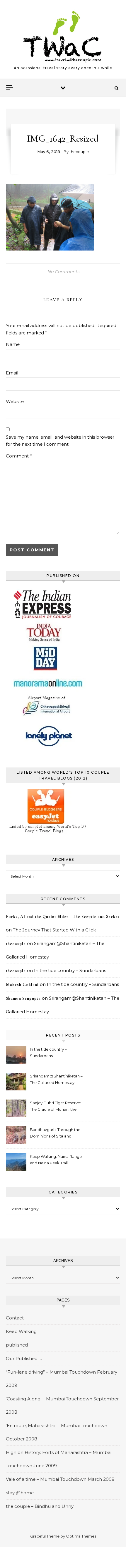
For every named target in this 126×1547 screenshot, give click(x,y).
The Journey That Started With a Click (54, 930)
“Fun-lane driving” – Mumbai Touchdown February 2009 (61, 1378)
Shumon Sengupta (23, 998)
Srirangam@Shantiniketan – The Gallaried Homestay (56, 1079)
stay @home (20, 1492)
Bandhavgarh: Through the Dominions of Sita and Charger (55, 1133)
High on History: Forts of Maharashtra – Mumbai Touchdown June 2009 (58, 1459)
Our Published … (24, 1358)
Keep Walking (21, 1331)
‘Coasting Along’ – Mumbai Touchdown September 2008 (62, 1405)
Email (12, 373)
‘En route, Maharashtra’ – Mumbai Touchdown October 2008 (56, 1432)
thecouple (79, 151)
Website (15, 401)
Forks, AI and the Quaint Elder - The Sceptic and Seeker (63, 916)
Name (13, 344)
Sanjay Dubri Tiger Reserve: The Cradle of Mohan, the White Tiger (55, 1106)
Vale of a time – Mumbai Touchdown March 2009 (60, 1479)
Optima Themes (81, 1536)
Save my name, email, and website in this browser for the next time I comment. (60, 440)
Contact (15, 1318)
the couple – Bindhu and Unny (40, 1506)
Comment (19, 456)
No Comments (63, 271)
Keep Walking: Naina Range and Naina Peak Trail (56, 1159)
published (17, 1345)
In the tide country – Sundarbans (70, 970)
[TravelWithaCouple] (63, 37)
